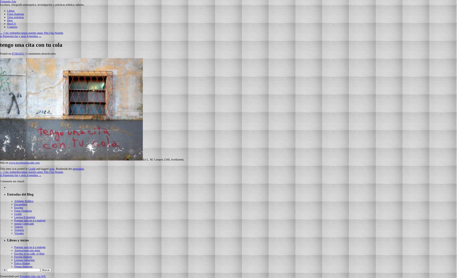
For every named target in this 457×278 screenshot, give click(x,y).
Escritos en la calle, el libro (29, 253)
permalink (78, 168)
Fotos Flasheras (23, 210)
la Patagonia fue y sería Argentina (20, 36)
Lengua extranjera (24, 260)
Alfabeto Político (23, 201)
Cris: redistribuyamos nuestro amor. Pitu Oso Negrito (31, 32)
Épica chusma (22, 263)
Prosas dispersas (23, 266)
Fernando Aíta (8, 1)
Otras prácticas (15, 17)
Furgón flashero (23, 256)
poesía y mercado (24, 223)
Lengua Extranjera (24, 217)
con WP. (41, 276)
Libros (10, 10)
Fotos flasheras (15, 14)
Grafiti (32, 168)
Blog (10, 20)
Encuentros (20, 204)
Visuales (19, 233)
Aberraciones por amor (27, 250)
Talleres (18, 226)
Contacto (12, 26)
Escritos (18, 207)
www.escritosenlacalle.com (24, 162)
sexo (51, 168)
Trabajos (19, 230)
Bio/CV (11, 23)
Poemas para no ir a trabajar (30, 220)
